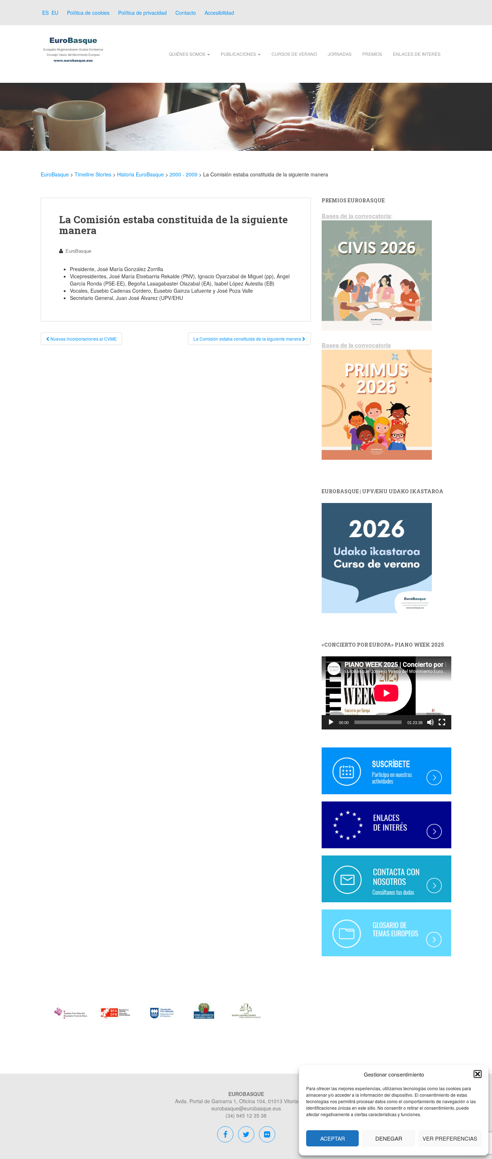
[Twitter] (246, 1135)
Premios (372, 54)
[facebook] (225, 1135)
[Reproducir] (331, 722)
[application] (386, 692)
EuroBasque (78, 250)
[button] (477, 1074)
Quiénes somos (187, 54)
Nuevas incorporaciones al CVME (83, 339)
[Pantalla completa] (442, 722)
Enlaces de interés (416, 54)
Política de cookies (88, 12)
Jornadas (340, 54)
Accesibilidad (219, 12)
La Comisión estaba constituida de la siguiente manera (247, 339)
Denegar (388, 1138)
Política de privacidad (142, 12)
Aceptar (332, 1138)
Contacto (185, 12)
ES (45, 12)
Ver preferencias (449, 1138)
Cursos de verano (294, 54)
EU (54, 12)
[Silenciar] (430, 722)
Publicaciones (239, 54)
